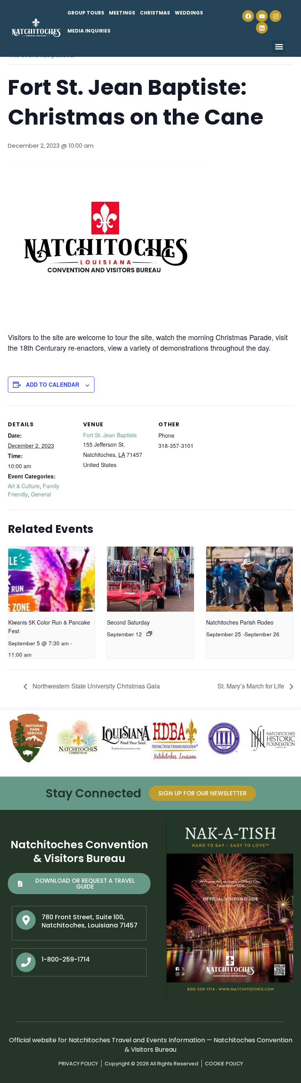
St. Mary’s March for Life (252, 685)
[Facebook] (248, 16)
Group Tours (85, 12)
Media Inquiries (89, 30)
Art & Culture (24, 486)
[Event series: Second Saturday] (149, 633)
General (41, 494)
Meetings (122, 12)
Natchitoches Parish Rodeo (240, 622)
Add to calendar (52, 384)
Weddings (189, 12)
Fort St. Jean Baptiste (110, 435)
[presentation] (51, 579)
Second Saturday (128, 622)
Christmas (155, 12)
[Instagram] (275, 16)
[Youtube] (262, 16)
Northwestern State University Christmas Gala (95, 685)
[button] (278, 46)
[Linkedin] (262, 28)
